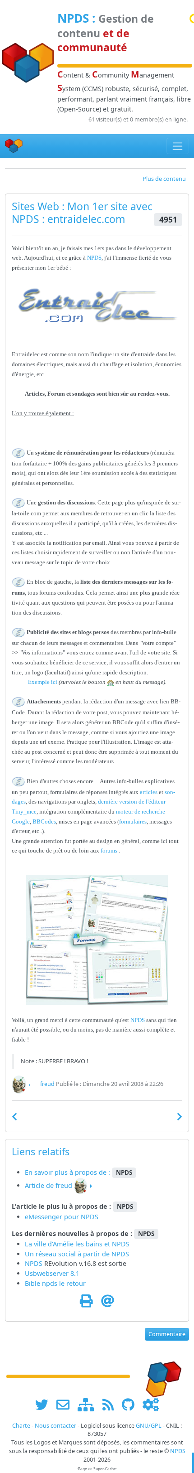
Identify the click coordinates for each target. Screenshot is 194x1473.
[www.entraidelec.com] (97, 305)
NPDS (73, 18)
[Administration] (151, 1404)
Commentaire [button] (166, 1334)
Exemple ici (42, 681)
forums (109, 850)
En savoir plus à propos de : (68, 1172)
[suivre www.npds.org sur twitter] (45, 1404)
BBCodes (44, 821)
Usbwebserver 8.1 (52, 1273)
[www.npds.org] (161, 1375)
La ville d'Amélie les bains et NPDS (77, 1244)
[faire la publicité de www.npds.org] (66, 1404)
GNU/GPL (149, 1425)
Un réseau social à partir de (68, 1254)
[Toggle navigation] (177, 146)
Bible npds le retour (55, 1283)
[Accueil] (14, 146)
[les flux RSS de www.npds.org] (111, 1404)
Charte (21, 1425)
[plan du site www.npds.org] (89, 1404)
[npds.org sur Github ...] (131, 1404)
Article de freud (48, 1185)
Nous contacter (55, 1425)
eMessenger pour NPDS (61, 1216)
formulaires (133, 821)
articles (148, 792)
